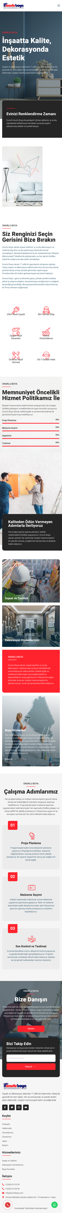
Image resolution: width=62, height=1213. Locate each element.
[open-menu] (58, 6)
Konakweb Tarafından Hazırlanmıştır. (31, 1208)
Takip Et (28, 1066)
